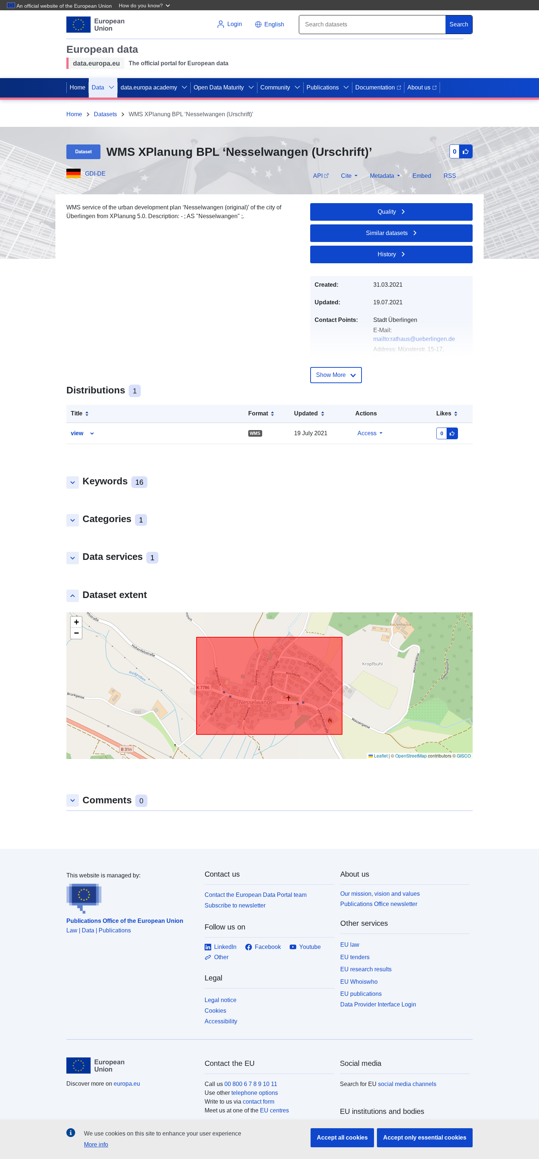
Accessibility (221, 1021)
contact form (258, 1102)
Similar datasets (387, 233)
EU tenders (355, 957)
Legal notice (220, 1000)
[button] (145, 5)
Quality (387, 212)
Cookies (215, 1011)
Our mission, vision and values (380, 894)
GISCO (464, 755)
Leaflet (380, 755)
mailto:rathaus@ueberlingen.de (414, 339)
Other (221, 957)
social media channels (407, 1084)
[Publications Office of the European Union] (131, 897)
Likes (443, 413)
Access (367, 433)
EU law (349, 945)
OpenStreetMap (411, 755)
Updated (306, 413)
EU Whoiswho (359, 982)
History (387, 254)
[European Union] (131, 1065)
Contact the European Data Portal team (256, 895)
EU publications (361, 994)
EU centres (274, 1110)
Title (76, 413)
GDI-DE (95, 173)
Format (258, 413)
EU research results (366, 969)
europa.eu (127, 1084)
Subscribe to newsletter (235, 905)
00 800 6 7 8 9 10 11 (250, 1084)
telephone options (254, 1093)
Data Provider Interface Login (378, 1004)
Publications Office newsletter (378, 904)
